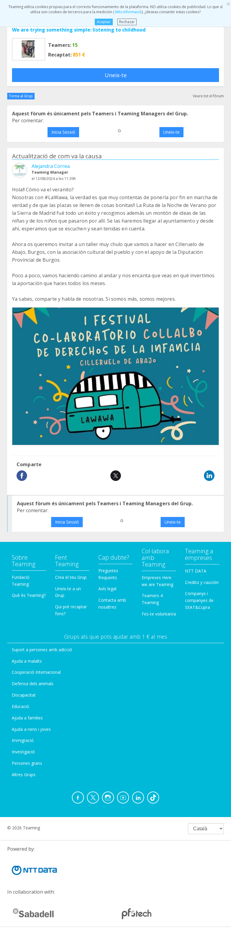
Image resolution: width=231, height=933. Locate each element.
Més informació (128, 11)
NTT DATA (195, 571)
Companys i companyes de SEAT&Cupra (199, 600)
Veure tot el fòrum (208, 96)
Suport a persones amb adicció (42, 649)
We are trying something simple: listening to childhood (79, 29)
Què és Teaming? (29, 595)
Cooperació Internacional (36, 672)
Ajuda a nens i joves (31, 729)
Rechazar (127, 21)
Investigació (23, 752)
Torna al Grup (21, 96)
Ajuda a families (27, 718)
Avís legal (107, 588)
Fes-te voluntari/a (159, 614)
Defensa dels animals (33, 683)
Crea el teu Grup (71, 577)
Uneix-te (116, 75)
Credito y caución (202, 582)
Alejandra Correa (51, 166)
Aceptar (103, 21)
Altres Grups (23, 774)
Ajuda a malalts (27, 661)
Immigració (23, 740)
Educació (20, 706)
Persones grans (27, 763)
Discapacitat (24, 695)
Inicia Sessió (63, 132)
